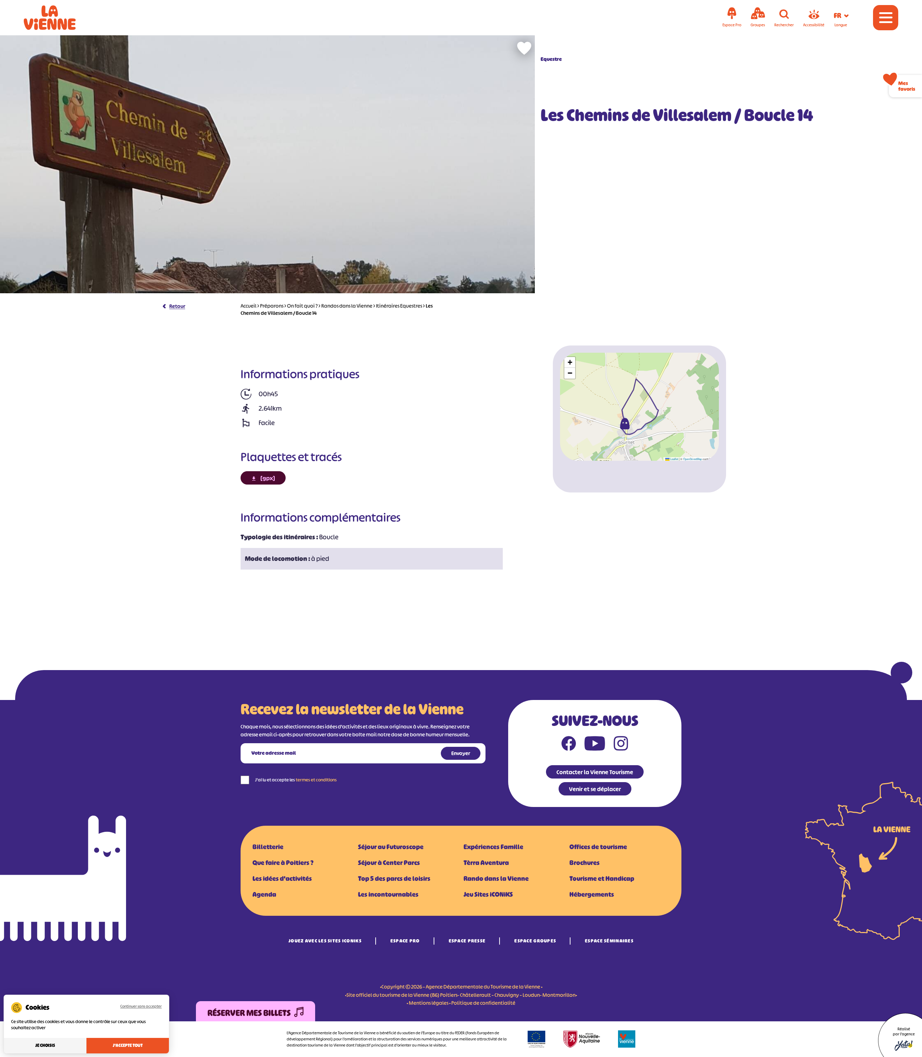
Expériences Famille (493, 847)
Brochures (584, 862)
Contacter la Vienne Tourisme (594, 772)
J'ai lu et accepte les (296, 780)
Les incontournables (388, 894)
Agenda (264, 894)
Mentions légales (428, 1002)
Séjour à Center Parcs (389, 862)
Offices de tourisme (598, 847)
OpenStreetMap (692, 459)
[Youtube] (595, 745)
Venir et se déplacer (595, 789)
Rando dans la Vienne (496, 878)
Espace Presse (467, 941)
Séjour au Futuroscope (391, 847)
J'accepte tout (128, 1045)
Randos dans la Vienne (346, 305)
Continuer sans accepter (141, 1006)
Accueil (248, 305)
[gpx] (267, 478)
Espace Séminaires (609, 941)
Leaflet (674, 459)
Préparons (271, 305)
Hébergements (591, 894)
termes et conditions (316, 780)
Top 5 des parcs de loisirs (394, 878)
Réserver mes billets (249, 1013)
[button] (625, 423)
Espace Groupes (535, 941)
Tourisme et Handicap (601, 878)
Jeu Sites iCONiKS (488, 894)
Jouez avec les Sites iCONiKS (325, 941)
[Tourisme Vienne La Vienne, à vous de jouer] (60, 17)
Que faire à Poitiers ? (282, 862)
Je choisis (45, 1045)
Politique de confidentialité (483, 1002)
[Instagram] (621, 745)
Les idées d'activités (282, 878)
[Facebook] (568, 745)
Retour (177, 306)
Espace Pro (405, 941)
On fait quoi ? (302, 305)
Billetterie (267, 847)
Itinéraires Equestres (399, 305)
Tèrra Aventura (486, 862)
